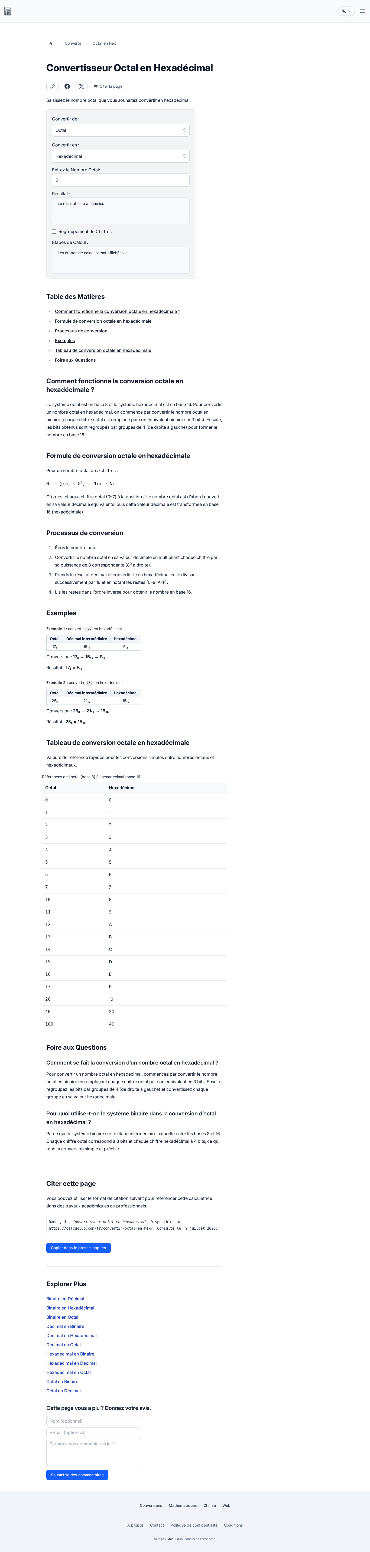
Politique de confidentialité (194, 1525)
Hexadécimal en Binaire (70, 1354)
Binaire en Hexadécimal (70, 1308)
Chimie (209, 1505)
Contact (157, 1525)
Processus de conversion (81, 330)
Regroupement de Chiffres (85, 231)
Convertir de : (65, 119)
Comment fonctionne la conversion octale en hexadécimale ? (117, 311)
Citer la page (111, 86)
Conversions (151, 1505)
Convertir (73, 43)
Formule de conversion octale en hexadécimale (103, 321)
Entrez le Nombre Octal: (76, 169)
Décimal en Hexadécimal (71, 1335)
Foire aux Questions (75, 360)
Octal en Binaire (62, 1381)
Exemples (65, 340)
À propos (135, 1525)
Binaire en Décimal (65, 1298)
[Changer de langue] (346, 11)
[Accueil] (50, 43)
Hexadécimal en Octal (68, 1372)
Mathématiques (183, 1505)
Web (226, 1505)
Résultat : (61, 193)
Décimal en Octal (63, 1344)
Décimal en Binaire (65, 1326)
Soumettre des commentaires (77, 1474)
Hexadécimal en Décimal (71, 1363)
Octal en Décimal (63, 1390)
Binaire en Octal (62, 1317)
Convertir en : (65, 145)
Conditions (233, 1525)
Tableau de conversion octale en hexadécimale (103, 350)
